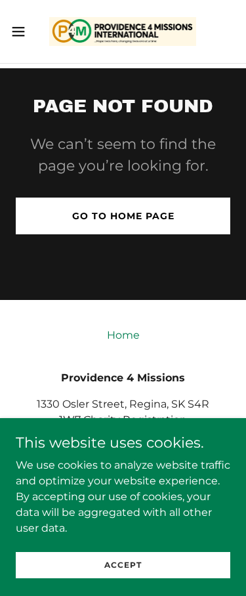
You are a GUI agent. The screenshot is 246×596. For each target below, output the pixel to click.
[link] (122, 31)
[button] (23, 31)
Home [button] (123, 335)
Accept (123, 565)
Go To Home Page (123, 216)
